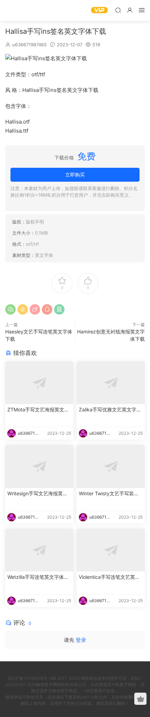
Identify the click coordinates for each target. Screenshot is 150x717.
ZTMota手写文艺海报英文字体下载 (38, 410)
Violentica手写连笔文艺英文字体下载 (109, 577)
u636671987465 (29, 44)
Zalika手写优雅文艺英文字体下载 (110, 410)
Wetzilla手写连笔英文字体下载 (38, 577)
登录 (81, 640)
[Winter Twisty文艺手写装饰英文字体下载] (111, 466)
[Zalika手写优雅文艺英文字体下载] (111, 382)
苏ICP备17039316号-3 (30, 678)
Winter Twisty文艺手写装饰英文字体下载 (109, 493)
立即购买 (75, 175)
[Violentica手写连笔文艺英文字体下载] (111, 550)
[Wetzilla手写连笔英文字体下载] (39, 550)
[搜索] (118, 10)
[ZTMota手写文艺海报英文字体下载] (39, 382)
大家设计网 (15, 10)
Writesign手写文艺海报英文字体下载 (37, 493)
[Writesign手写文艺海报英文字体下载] (39, 466)
